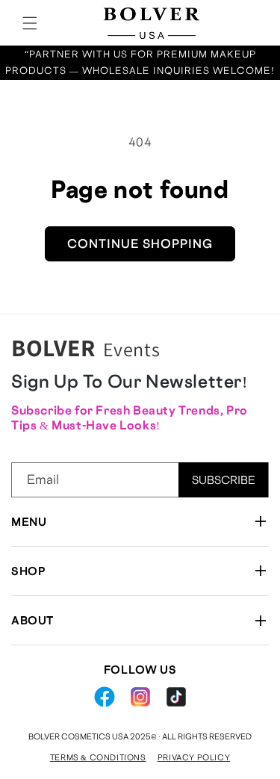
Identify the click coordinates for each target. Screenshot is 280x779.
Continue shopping (140, 243)
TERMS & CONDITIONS (98, 757)
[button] (29, 23)
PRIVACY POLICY (194, 757)
